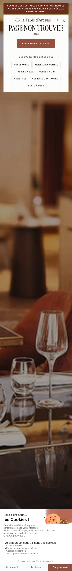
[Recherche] (58, 20)
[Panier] (64, 20)
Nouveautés (21, 65)
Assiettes (20, 79)
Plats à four (36, 86)
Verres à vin (47, 72)
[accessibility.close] (63, 25)
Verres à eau (25, 72)
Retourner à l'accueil (36, 43)
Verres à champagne (45, 79)
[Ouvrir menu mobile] (7, 20)
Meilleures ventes (46, 65)
